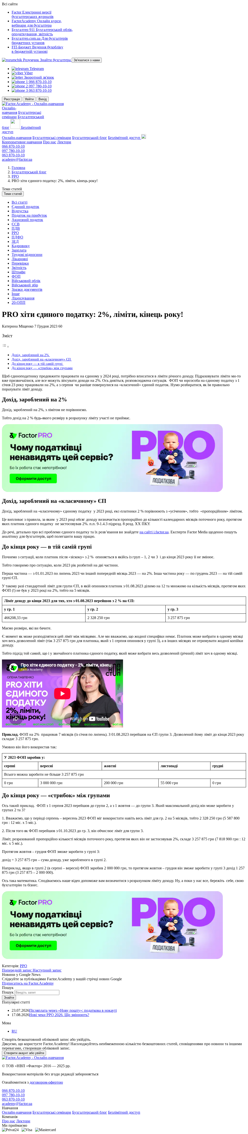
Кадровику (21, 246)
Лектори (64, 142)
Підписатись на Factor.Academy (28, 983)
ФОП (16, 276)
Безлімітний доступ (124, 1112)
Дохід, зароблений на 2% (31, 355)
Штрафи (18, 272)
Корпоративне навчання (22, 142)
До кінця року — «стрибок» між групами (42, 368)
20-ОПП (18, 302)
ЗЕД (15, 241)
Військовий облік (26, 281)
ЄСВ (16, 224)
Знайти (9, 997)
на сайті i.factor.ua (154, 532)
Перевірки (20, 263)
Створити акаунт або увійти (24, 1053)
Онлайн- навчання (9, 110)
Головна (18, 168)
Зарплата (19, 250)
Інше (16, 294)
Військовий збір (25, 285)
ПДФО (17, 237)
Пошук (8, 992)
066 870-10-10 (13, 146)
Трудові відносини (27, 255)
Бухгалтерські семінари (51, 138)
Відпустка (20, 211)
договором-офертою (46, 1082)
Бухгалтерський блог (89, 138)
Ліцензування (23, 298)
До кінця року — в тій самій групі (37, 364)
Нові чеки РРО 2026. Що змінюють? (59, 1015)
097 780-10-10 (13, 151)
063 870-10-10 (13, 155)
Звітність (19, 268)
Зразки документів (27, 289)
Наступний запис (47, 970)
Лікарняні (20, 259)
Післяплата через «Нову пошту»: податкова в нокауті (73, 1010)
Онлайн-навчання (16, 138)
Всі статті (19, 202)
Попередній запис (17, 970)
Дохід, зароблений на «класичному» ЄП (42, 359)
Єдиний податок (25, 207)
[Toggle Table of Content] (5, 347)
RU (14, 1031)
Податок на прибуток (29, 215)
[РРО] (112, 491)
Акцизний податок (27, 220)
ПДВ (16, 228)
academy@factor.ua (17, 159)
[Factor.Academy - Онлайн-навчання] (33, 104)
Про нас (49, 142)
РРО (15, 176)
